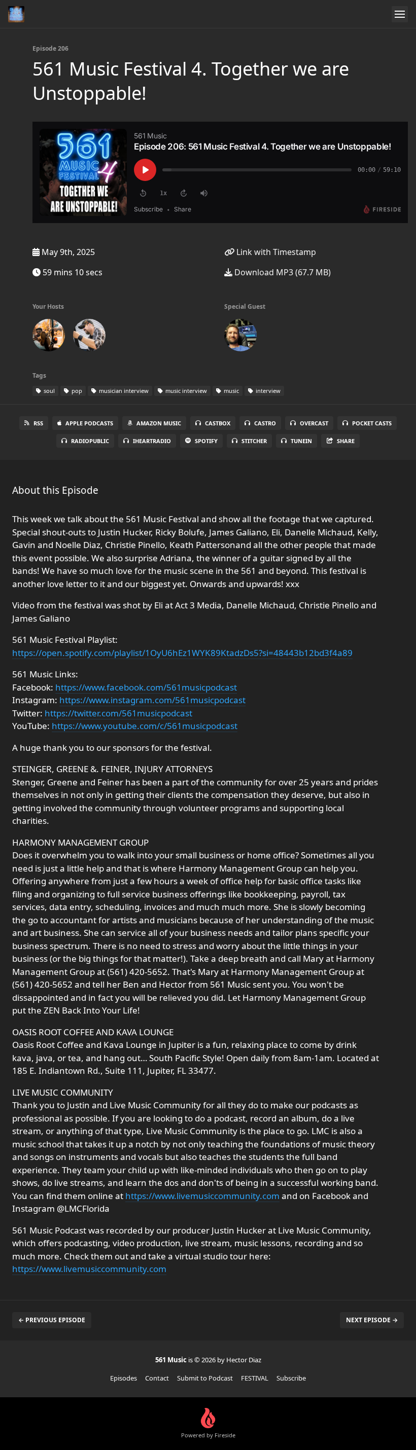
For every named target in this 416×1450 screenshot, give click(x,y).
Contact (157, 1378)
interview (267, 390)
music (230, 390)
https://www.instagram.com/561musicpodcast (152, 700)
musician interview (123, 390)
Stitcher (254, 441)
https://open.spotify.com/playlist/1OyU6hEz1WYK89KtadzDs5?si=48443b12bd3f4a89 (182, 653)
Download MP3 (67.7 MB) (281, 272)
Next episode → (372, 1320)
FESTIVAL (254, 1378)
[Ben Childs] (48, 337)
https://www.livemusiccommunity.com (202, 1196)
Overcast (314, 423)
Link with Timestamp (275, 252)
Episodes (123, 1378)
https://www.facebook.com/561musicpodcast (146, 687)
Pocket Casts (372, 423)
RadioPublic (90, 441)
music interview (185, 390)
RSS (38, 423)
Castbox (217, 423)
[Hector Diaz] (89, 337)
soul (48, 390)
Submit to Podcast (205, 1378)
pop (76, 390)
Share (346, 441)
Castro (265, 423)
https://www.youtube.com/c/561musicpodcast (144, 726)
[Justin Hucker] (240, 337)
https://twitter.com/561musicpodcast (118, 713)
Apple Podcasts (89, 423)
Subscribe (291, 1378)
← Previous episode (51, 1320)
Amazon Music (158, 423)
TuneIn (301, 441)
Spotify (206, 441)
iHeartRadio (152, 441)
